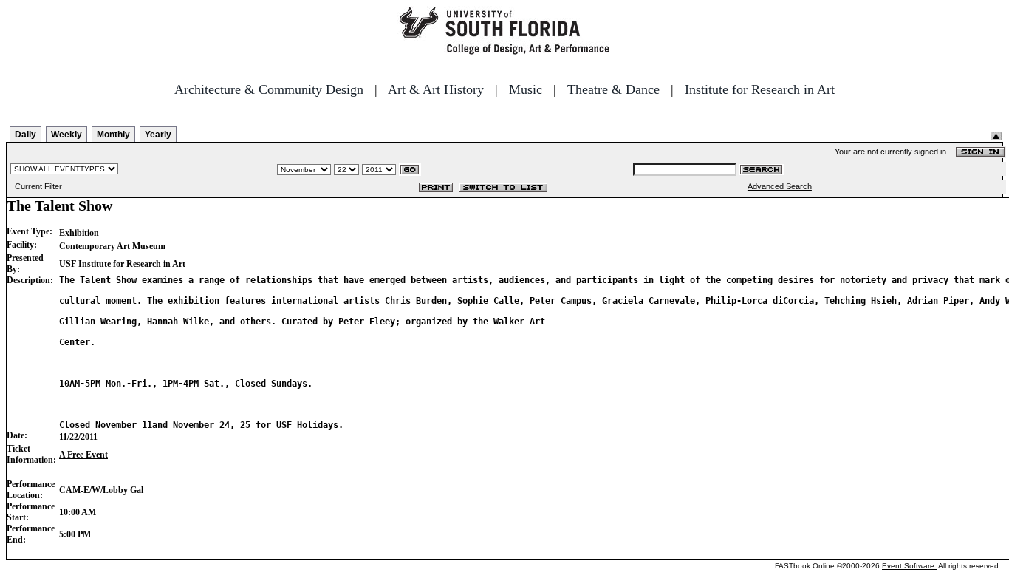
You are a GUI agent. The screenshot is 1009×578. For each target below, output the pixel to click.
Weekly (66, 134)
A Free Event (83, 454)
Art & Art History (436, 89)
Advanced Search (780, 186)
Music (525, 89)
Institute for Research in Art (760, 89)
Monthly (113, 134)
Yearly (158, 134)
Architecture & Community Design (268, 89)
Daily (25, 134)
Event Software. (909, 566)
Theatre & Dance (613, 89)
